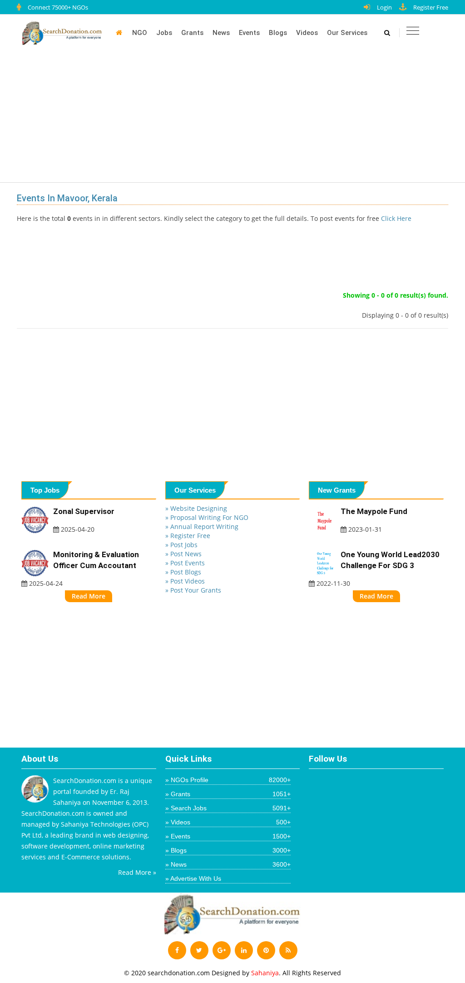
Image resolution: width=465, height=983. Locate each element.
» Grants (228, 794)
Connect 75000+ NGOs (58, 7)
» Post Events (185, 563)
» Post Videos (185, 581)
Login (384, 7)
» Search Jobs (228, 808)
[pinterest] (266, 950)
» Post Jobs (181, 544)
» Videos (228, 822)
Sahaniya (265, 972)
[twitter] (199, 950)
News (221, 33)
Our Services (347, 33)
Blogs (278, 33)
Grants (192, 33)
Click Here (396, 218)
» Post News (183, 553)
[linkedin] (244, 950)
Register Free (430, 7)
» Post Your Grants (193, 590)
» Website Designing (196, 508)
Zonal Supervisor (83, 511)
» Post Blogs (183, 572)
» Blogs (228, 850)
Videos (307, 33)
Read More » (137, 872)
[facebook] (177, 950)
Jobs (164, 33)
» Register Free (187, 535)
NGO (139, 33)
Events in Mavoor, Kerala (67, 198)
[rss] (288, 950)
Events (249, 33)
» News (228, 864)
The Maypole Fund (374, 511)
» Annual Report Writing (201, 526)
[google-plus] (222, 950)
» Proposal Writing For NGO (206, 517)
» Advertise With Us (193, 878)
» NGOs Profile (228, 779)
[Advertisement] (237, 119)
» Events (228, 836)
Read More (88, 596)
